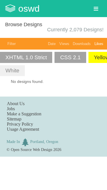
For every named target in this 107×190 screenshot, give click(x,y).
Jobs (11, 108)
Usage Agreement (23, 129)
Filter (11, 44)
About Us (16, 103)
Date (52, 44)
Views (64, 44)
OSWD (29, 8)
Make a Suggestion (24, 113)
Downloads (82, 44)
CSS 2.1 (70, 57)
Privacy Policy (20, 124)
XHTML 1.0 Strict (26, 57)
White (12, 70)
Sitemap (14, 119)
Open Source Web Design (31, 149)
